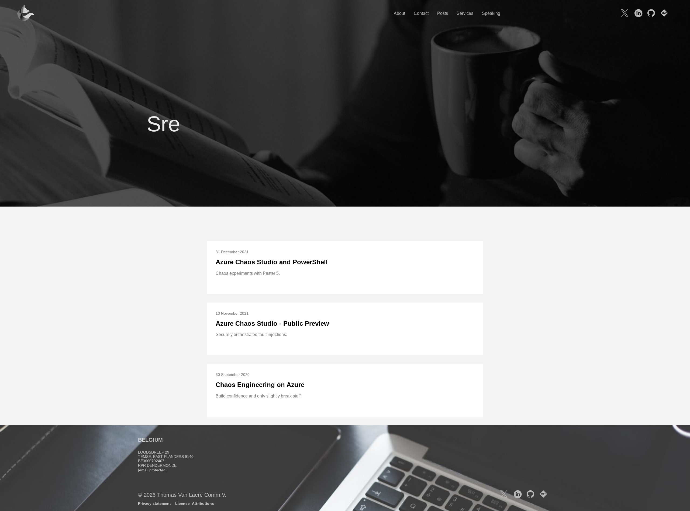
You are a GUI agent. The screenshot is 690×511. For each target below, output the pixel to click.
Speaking (491, 13)
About (399, 13)
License (182, 503)
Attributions (203, 503)
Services (465, 13)
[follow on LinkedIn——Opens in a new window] (640, 13)
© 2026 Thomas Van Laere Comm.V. (182, 495)
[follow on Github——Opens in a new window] (653, 13)
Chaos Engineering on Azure (260, 384)
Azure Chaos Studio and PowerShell (272, 262)
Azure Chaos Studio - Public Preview (272, 323)
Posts (442, 13)
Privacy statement (154, 503)
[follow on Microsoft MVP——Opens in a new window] (666, 13)
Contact (421, 13)
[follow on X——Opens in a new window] (627, 13)
